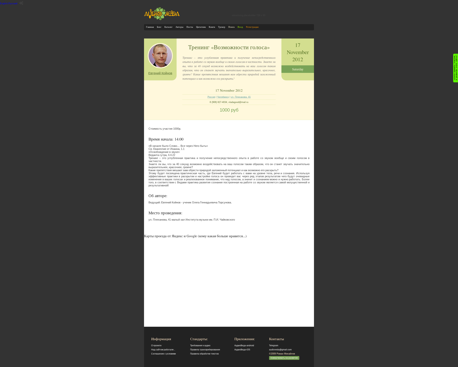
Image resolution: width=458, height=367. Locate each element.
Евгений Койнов (160, 73)
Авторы (179, 27)
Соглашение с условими (163, 353)
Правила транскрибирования (205, 349)
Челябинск (223, 97)
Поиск (231, 27)
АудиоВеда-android (244, 345)
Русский (12, 3)
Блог (159, 27)
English (4, 3)
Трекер (221, 27)
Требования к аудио (200, 345)
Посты (189, 27)
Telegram (273, 345)
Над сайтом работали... (163, 349)
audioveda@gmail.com (280, 349)
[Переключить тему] (21, 3)
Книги (212, 27)
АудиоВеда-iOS (242, 349)
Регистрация (252, 27)
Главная (150, 27)
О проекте (156, 345)
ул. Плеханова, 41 (241, 97)
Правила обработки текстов (204, 353)
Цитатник (201, 27)
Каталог (168, 27)
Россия (211, 97)
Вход (240, 27)
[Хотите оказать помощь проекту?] (455, 68)
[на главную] (162, 19)
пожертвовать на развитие (284, 358)
